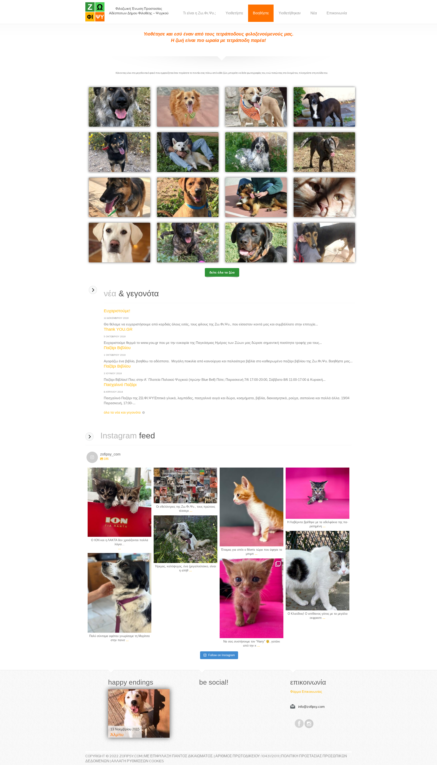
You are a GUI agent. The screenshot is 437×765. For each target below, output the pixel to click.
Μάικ (261, 244)
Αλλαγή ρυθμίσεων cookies (137, 761)
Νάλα (125, 199)
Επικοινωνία (337, 13)
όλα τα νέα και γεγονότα (122, 412)
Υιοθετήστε (234, 13)
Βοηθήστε (261, 13)
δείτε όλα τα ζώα (222, 272)
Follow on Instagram (221, 655)
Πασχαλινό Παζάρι (120, 384)
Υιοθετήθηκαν (290, 13)
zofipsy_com (119, 471)
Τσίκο (193, 108)
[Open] (119, 502)
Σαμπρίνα (196, 244)
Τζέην (329, 108)
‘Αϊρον (262, 108)
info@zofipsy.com (311, 707)
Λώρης (126, 108)
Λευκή (193, 153)
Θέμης (125, 153)
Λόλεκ (262, 199)
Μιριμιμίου (333, 199)
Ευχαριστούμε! (117, 311)
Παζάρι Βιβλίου (117, 347)
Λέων (261, 153)
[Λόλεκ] (139, 713)
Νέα (313, 13)
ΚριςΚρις (332, 153)
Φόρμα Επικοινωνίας (306, 691)
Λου (124, 244)
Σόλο (329, 244)
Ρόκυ (193, 199)
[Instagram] (145, 531)
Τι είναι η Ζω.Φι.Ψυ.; (199, 13)
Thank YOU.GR (118, 329)
